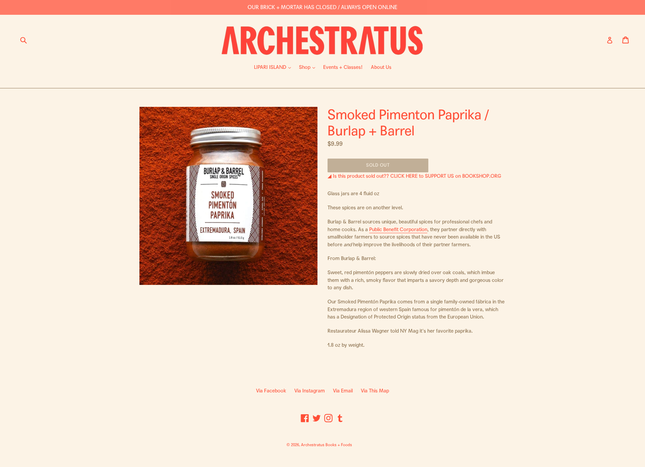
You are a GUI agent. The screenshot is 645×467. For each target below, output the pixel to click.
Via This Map (375, 391)
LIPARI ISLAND (274, 67)
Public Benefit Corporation (398, 229)
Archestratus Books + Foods (326, 444)
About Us (381, 67)
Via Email (343, 391)
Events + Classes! (343, 67)
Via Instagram (309, 391)
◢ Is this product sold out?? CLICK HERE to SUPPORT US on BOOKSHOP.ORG (414, 176)
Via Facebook (271, 391)
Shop (308, 67)
